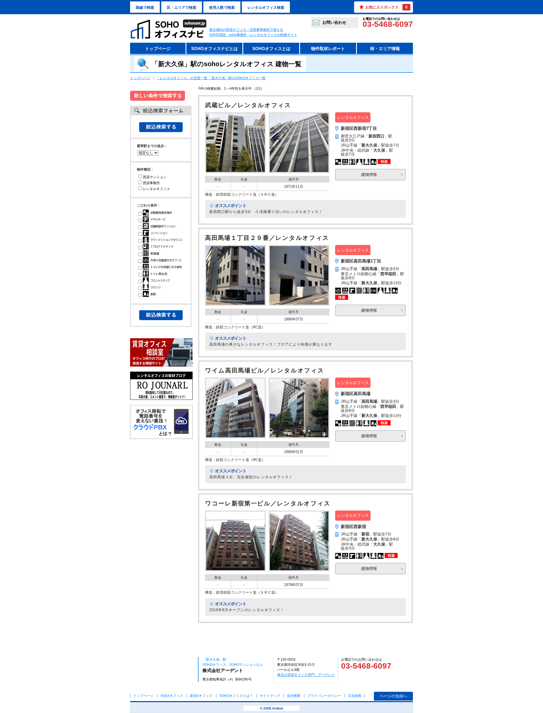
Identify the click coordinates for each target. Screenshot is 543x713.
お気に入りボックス (386, 7)
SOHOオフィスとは (271, 48)
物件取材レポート (328, 48)
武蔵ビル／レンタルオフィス (248, 105)
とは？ (236, 696)
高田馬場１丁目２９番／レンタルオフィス (267, 238)
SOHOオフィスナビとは (214, 48)
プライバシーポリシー (324, 696)
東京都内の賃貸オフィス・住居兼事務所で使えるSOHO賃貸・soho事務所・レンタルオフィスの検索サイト (253, 32)
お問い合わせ (334, 22)
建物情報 (369, 174)
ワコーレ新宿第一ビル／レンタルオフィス (268, 503)
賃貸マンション (155, 177)
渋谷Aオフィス (171, 696)
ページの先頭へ (393, 696)
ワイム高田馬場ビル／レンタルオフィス (264, 370)
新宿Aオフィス (201, 696)
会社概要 (293, 696)
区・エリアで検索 (181, 7)
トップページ (158, 48)
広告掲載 (354, 696)
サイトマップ (270, 696)
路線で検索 (145, 7)
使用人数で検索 (222, 7)
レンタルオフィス (156, 189)
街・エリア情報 (385, 48)
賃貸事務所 (151, 183)
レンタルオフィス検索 (265, 7)
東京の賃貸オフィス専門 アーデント (306, 675)
